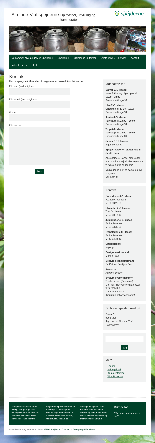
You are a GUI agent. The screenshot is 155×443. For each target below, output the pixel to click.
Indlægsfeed (114, 369)
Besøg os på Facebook (84, 429)
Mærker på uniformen (85, 58)
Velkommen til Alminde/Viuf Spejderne (32, 58)
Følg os (37, 65)
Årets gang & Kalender (113, 58)
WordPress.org (115, 376)
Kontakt (135, 58)
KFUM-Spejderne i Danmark (57, 429)
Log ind (111, 366)
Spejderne (63, 58)
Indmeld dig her (20, 65)
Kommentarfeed (116, 373)
